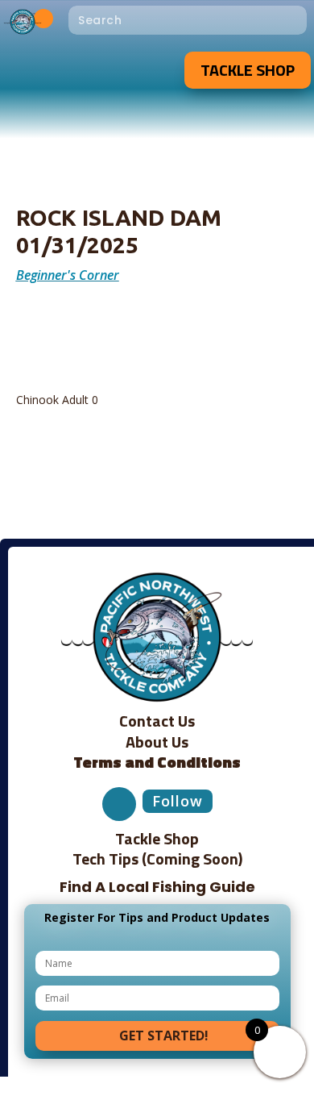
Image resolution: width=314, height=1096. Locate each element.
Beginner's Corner (67, 275)
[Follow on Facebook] (43, 18)
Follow (177, 801)
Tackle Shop (247, 69)
